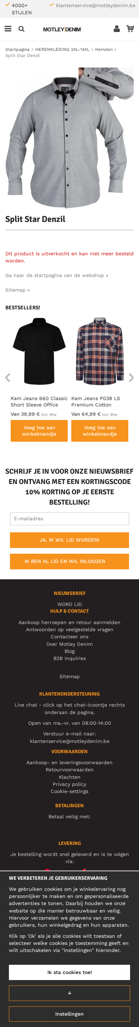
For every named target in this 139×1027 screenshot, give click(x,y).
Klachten (70, 777)
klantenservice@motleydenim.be (95, 5)
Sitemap (70, 676)
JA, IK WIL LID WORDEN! (69, 540)
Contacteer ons (69, 636)
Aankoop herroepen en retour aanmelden (69, 622)
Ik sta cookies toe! (69, 972)
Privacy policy (69, 784)
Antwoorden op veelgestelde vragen (69, 629)
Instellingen (69, 1014)
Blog (69, 651)
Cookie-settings (69, 791)
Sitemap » (17, 290)
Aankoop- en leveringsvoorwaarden (69, 762)
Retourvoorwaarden (70, 769)
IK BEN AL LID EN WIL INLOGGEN (65, 561)
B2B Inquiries (69, 658)
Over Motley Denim (69, 644)
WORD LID (69, 604)
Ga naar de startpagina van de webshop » (56, 275)
